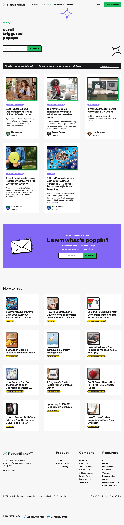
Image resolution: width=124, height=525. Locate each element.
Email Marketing (63, 66)
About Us (83, 460)
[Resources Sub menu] (63, 4)
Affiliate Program (86, 473)
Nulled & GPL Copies (110, 485)
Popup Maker (16, 4)
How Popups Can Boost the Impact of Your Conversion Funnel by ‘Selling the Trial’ (19, 386)
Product (35, 4)
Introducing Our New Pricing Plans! (58, 351)
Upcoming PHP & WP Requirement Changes (59, 405)
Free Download (113, 4)
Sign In (99, 4)
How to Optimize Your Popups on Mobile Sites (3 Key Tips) (102, 350)
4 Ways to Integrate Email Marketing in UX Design (101, 110)
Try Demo (60, 460)
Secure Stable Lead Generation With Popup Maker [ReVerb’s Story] (19, 111)
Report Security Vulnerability (85, 480)
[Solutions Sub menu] (50, 4)
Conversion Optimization (25, 66)
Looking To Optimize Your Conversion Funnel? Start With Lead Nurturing (102, 314)
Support (105, 479)
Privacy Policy (85, 476)
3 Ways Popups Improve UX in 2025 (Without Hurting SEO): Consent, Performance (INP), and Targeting (60, 183)
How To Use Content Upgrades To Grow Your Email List (100, 420)
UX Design (77, 66)
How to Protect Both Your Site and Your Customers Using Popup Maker (20, 420)
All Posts (8, 66)
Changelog (107, 473)
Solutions (45, 4)
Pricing (70, 4)
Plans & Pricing (62, 466)
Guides (105, 463)
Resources (58, 4)
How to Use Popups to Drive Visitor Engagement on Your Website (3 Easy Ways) (61, 316)
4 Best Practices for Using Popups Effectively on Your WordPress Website (21, 180)
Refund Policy (84, 470)
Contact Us (84, 463)
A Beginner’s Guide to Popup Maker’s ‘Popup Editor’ (60, 385)
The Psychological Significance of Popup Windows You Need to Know (59, 113)
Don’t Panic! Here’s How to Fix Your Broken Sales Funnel (101, 385)
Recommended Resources (108, 468)
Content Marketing (46, 66)
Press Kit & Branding (110, 482)
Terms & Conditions (87, 466)
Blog (104, 460)
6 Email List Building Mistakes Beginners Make (20, 351)
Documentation (108, 476)
